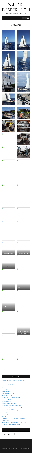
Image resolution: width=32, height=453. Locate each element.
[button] (25, 18)
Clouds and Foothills (7, 399)
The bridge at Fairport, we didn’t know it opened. (15, 422)
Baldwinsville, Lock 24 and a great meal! (12, 410)
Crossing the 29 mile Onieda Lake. (11, 412)
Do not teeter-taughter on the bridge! (12, 405)
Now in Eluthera (6, 391)
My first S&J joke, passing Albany (11, 397)
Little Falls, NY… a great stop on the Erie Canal (14, 408)
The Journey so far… (7, 395)
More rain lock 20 (6, 401)
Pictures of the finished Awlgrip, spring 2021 (14, 380)
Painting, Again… (6, 383)
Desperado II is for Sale (8, 385)
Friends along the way (8, 393)
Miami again (5, 389)
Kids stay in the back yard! (9, 403)
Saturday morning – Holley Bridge (11, 424)
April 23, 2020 (5, 387)
